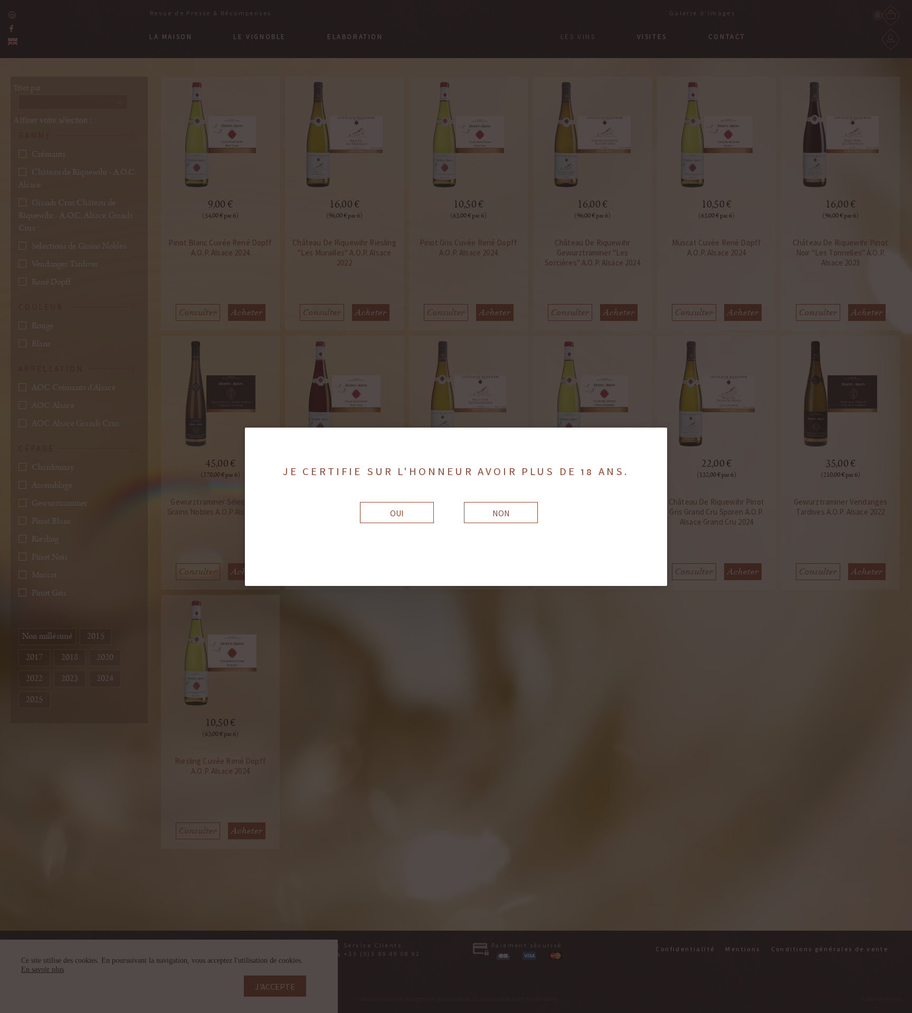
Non (501, 513)
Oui (397, 513)
